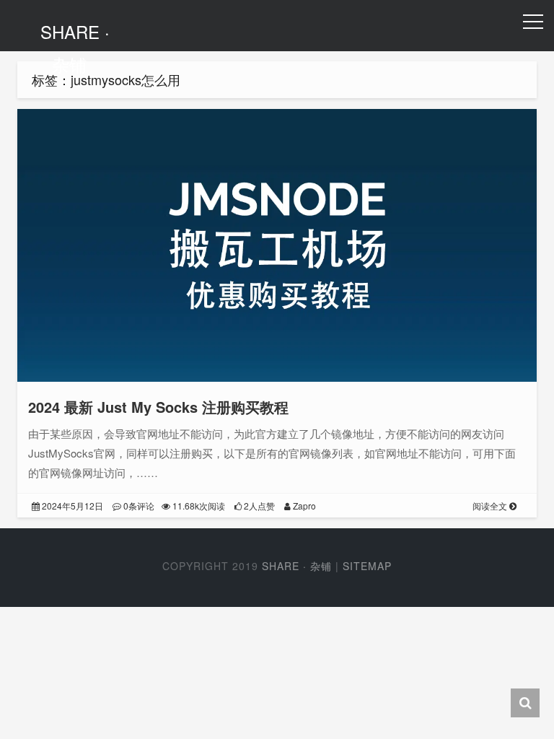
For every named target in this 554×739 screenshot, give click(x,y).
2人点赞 (258, 505)
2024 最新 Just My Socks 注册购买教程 (158, 406)
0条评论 (137, 505)
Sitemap (367, 566)
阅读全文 (490, 505)
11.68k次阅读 (197, 505)
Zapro (303, 505)
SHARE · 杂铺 (75, 47)
